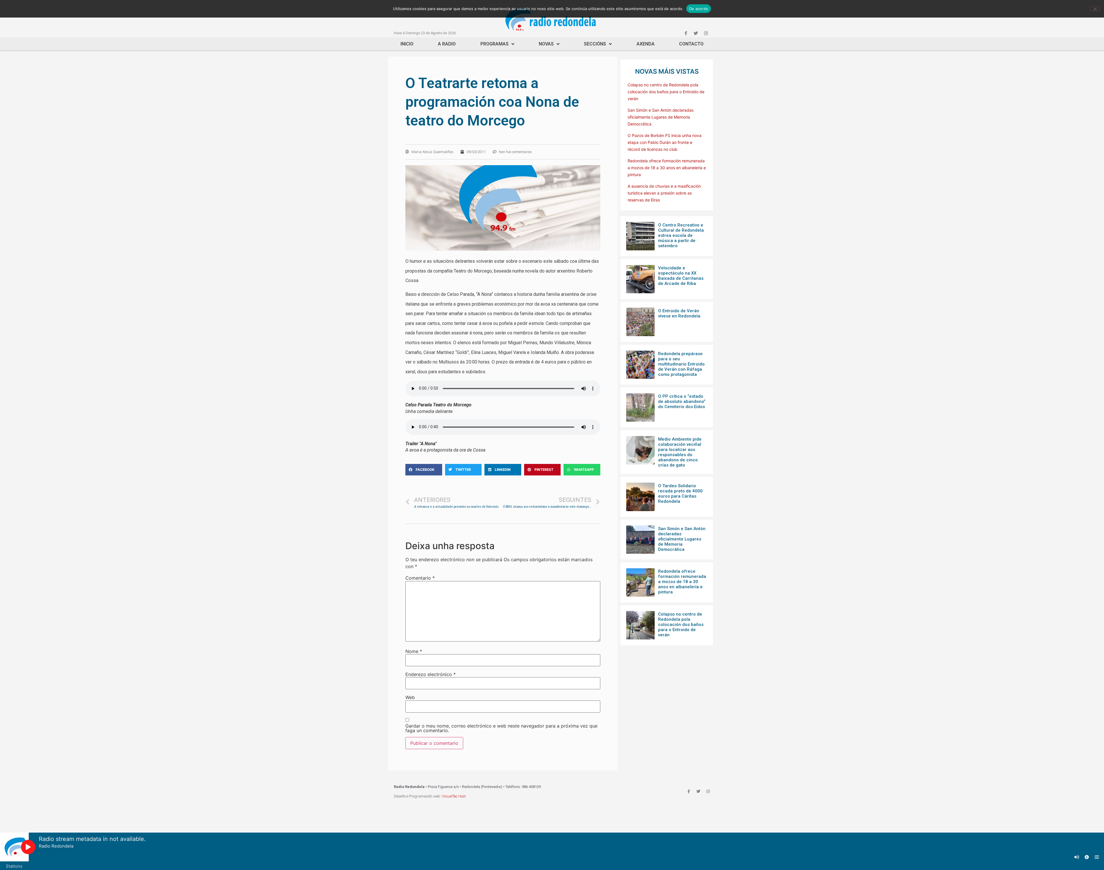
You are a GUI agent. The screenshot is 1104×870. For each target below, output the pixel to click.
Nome (413, 651)
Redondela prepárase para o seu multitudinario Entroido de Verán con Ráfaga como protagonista (681, 364)
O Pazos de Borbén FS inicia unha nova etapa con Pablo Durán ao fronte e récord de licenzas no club (665, 142)
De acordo (698, 8)
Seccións (595, 44)
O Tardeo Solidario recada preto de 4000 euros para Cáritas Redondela (680, 493)
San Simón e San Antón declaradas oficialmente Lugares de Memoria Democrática (660, 117)
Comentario (420, 578)
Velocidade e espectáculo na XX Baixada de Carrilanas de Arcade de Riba (681, 275)
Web (410, 697)
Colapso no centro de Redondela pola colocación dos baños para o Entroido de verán (666, 91)
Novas (546, 44)
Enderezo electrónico (430, 674)
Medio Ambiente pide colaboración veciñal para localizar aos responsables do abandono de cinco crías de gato (680, 452)
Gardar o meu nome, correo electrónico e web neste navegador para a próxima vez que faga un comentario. (501, 728)
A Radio (447, 44)
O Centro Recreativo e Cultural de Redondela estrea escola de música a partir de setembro (681, 235)
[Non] (1095, 8)
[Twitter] (695, 33)
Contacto (691, 44)
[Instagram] (706, 33)
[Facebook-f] (685, 33)
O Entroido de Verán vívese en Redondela (679, 313)
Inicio (406, 44)
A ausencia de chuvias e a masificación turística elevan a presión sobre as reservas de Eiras (664, 193)
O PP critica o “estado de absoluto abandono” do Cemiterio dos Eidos (682, 401)
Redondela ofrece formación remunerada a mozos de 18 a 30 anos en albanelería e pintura (667, 167)
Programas (494, 44)
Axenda (646, 44)
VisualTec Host (454, 796)
